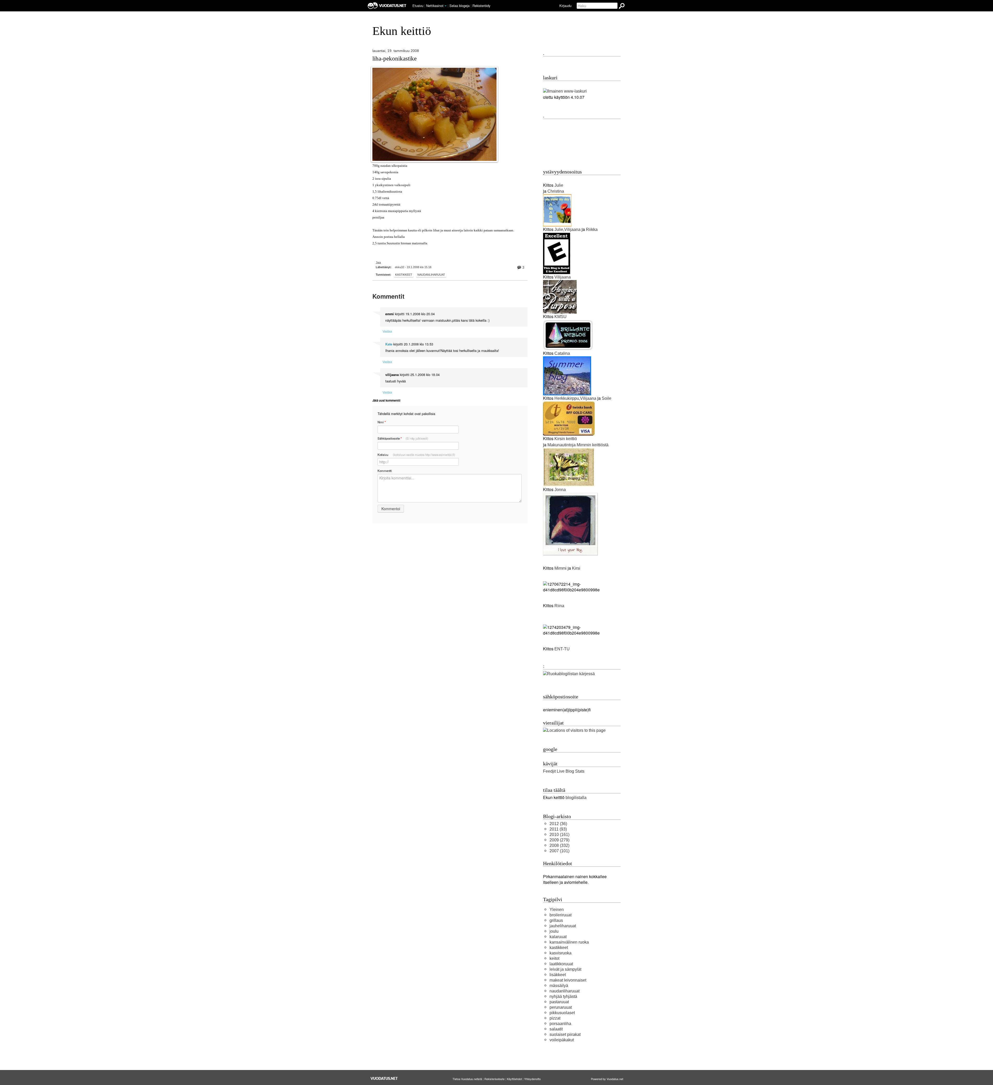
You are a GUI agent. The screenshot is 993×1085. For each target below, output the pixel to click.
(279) (559, 840)
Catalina (562, 353)
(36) (558, 824)
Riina (558, 606)
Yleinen (557, 909)
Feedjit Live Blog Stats (563, 771)
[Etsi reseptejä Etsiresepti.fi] (569, 674)
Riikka (592, 229)
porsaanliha (560, 1023)
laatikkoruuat (561, 964)
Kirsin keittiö (565, 438)
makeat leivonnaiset (568, 980)
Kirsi (576, 568)
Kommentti (385, 471)
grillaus (556, 920)
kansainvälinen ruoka (569, 942)
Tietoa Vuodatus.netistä (467, 1079)
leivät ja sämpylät (565, 969)
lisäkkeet (558, 975)
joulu (554, 931)
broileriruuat (560, 915)
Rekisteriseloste (494, 1079)
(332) (559, 845)
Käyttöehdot (514, 1079)
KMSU (560, 316)
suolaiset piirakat (565, 1034)
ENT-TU (562, 649)
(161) (559, 834)
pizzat (555, 1018)
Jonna (560, 489)
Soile (606, 398)
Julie (558, 185)
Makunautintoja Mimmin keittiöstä (577, 445)
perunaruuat (561, 1007)
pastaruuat (559, 1002)
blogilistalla (576, 797)
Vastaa (387, 331)
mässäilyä (559, 985)
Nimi (382, 422)
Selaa (459, 5)
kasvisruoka (560, 953)
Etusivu (417, 5)
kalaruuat (558, 937)
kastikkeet (403, 274)
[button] (446, 5)
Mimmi (560, 568)
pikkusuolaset (562, 1013)
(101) (559, 851)
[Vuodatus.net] (384, 1078)
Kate (388, 344)
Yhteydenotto (532, 1079)
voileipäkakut (562, 1040)
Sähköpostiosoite (403, 438)
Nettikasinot (434, 5)
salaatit (556, 1029)
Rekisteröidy (481, 5)
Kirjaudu (565, 5)
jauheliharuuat (563, 926)
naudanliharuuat (431, 274)
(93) (558, 829)
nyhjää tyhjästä (563, 996)
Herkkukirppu (566, 398)
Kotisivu (416, 455)
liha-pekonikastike (394, 58)
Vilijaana (572, 229)
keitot (554, 958)
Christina (555, 191)
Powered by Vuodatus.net (607, 1079)
